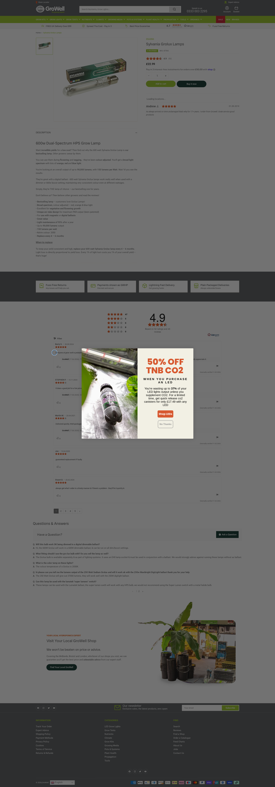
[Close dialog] (54, 352)
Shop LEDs (165, 414)
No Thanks (165, 424)
